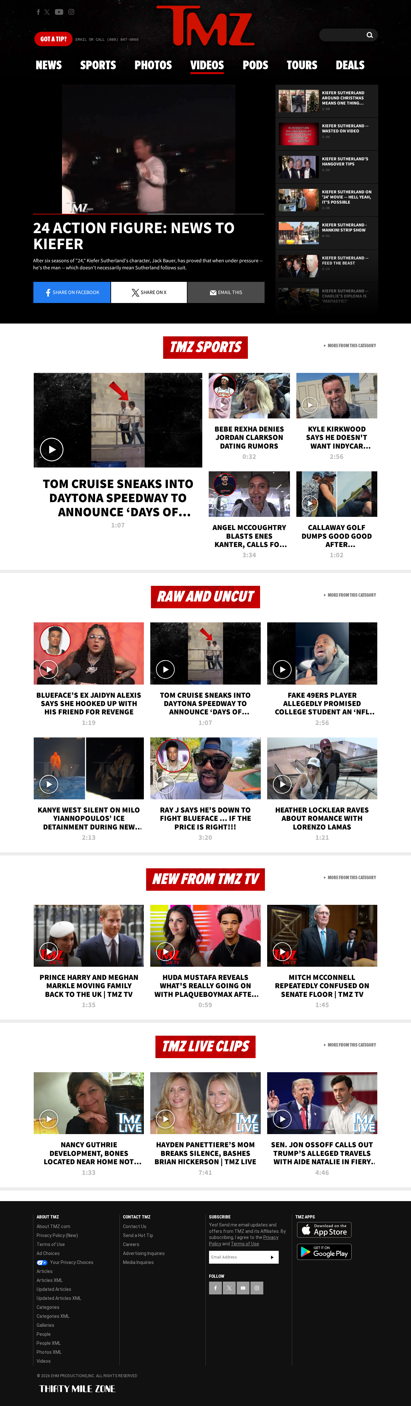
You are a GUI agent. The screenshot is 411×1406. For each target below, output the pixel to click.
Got (53, 39)
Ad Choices (48, 1253)
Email (229, 292)
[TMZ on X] (48, 12)
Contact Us (134, 1226)
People (44, 1334)
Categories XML (53, 1316)
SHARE (153, 292)
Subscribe (272, 1257)
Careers (131, 1244)
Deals (350, 65)
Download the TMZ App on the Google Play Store (324, 1252)
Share (76, 292)
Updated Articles (54, 1289)
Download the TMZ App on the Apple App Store (324, 1230)
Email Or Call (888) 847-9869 (106, 40)
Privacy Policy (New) (57, 1235)
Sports (98, 65)
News (49, 65)
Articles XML (50, 1280)
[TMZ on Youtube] (59, 12)
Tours (302, 65)
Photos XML (49, 1352)
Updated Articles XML (59, 1298)
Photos (153, 65)
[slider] (148, 214)
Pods (255, 65)
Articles (45, 1271)
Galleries (45, 1325)
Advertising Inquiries (144, 1253)
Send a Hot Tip (138, 1235)
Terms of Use (51, 1244)
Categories (48, 1307)
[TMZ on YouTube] (243, 1288)
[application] (148, 150)
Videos (207, 65)
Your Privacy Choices (71, 1262)
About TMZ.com (53, 1226)
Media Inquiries (138, 1262)
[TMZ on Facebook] (38, 12)
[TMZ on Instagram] (71, 12)
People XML (49, 1343)
